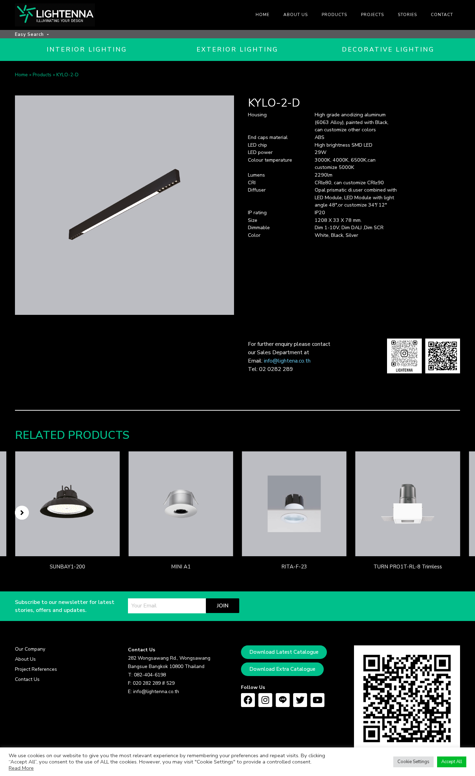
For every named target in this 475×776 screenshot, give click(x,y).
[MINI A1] (180, 503)
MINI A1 (181, 566)
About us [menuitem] (295, 14)
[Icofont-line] (283, 700)
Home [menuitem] (262, 14)
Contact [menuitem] (442, 14)
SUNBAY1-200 (67, 566)
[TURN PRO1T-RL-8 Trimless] (407, 503)
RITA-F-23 (294, 566)
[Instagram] (265, 700)
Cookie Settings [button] (413, 762)
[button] (22, 513)
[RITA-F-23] (294, 503)
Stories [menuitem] (407, 14)
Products (42, 74)
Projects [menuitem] (372, 14)
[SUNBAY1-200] (67, 503)
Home (21, 74)
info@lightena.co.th (287, 361)
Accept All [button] (451, 762)
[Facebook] (248, 700)
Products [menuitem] (334, 14)
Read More (21, 768)
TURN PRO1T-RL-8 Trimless (407, 566)
